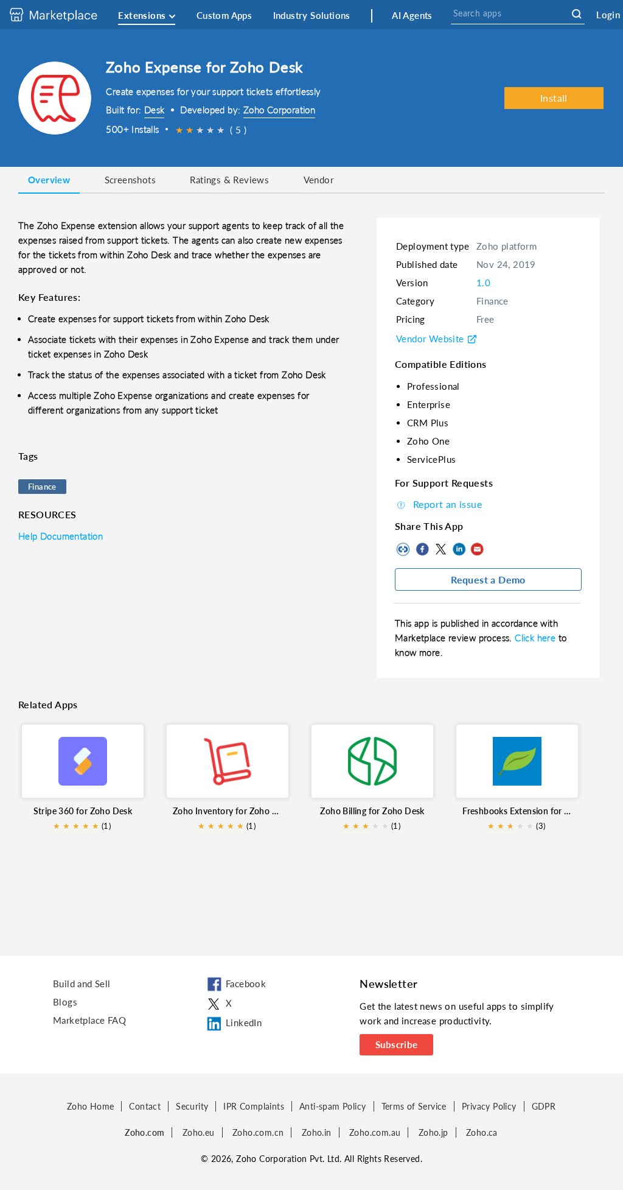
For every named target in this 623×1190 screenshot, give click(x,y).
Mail (477, 549)
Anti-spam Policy (332, 1106)
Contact (145, 1106)
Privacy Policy (489, 1106)
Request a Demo (488, 579)
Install (554, 98)
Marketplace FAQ (89, 1020)
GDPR (544, 1106)
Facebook (422, 549)
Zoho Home (90, 1106)
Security (192, 1106)
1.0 (483, 282)
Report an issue (447, 504)
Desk (154, 109)
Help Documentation (60, 535)
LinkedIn (459, 549)
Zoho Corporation (279, 109)
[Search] (576, 14)
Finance (42, 486)
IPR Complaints (253, 1106)
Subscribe (396, 1044)
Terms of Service (414, 1106)
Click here (536, 637)
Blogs (65, 1001)
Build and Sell (82, 983)
